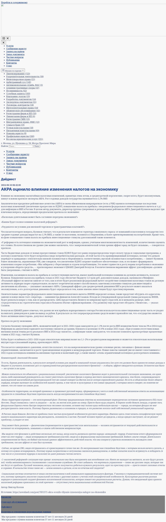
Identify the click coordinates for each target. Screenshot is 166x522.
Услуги (9, 45)
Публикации (13, 60)
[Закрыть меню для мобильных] (3, 42)
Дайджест (6, 506)
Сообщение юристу (16, 48)
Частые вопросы (14, 57)
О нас (9, 65)
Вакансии (6, 497)
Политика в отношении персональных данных (26, 511)
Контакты (11, 62)
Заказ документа (15, 54)
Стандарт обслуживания (14, 502)
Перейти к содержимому (14, 2)
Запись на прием (15, 51)
